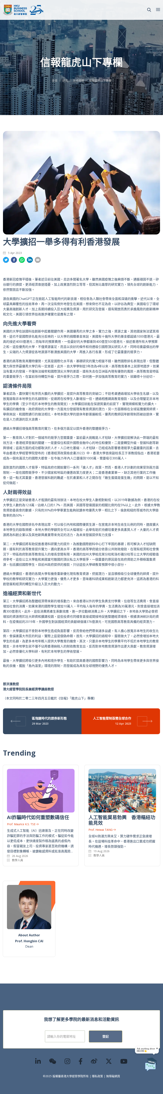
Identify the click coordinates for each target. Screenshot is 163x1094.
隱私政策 (97, 1076)
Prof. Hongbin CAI (29, 941)
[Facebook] (81, 1061)
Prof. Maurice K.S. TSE (21, 824)
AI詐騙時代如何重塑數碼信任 (38, 817)
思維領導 (78, 80)
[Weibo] (94, 1061)
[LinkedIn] (38, 1061)
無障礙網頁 (113, 1076)
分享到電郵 (38, 260)
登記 (105, 1036)
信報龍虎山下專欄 (100, 80)
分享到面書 (14, 260)
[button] (149, 10)
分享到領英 (30, 260)
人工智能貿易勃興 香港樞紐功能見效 (121, 820)
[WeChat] (53, 1061)
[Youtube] (124, 1061)
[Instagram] (68, 1061)
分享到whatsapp (22, 260)
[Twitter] (109, 1061)
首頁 (54, 80)
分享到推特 (6, 260)
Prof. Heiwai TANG (100, 830)
